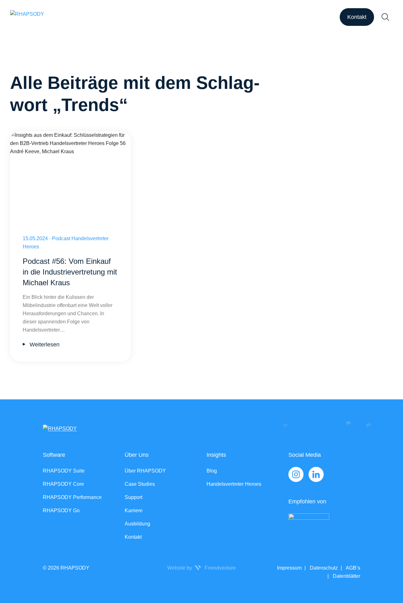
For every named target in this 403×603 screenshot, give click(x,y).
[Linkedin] (316, 474)
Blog (212, 470)
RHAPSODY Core (63, 484)
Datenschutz (323, 568)
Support (133, 497)
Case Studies (140, 484)
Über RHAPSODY (145, 470)
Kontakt (356, 17)
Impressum (289, 568)
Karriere (134, 510)
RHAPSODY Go (61, 510)
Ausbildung (137, 523)
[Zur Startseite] (27, 17)
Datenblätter (346, 576)
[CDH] (324, 526)
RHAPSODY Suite (64, 470)
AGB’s (352, 568)
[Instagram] (296, 474)
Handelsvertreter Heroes (234, 484)
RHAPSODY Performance (72, 497)
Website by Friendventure (201, 568)
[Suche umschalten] (385, 17)
